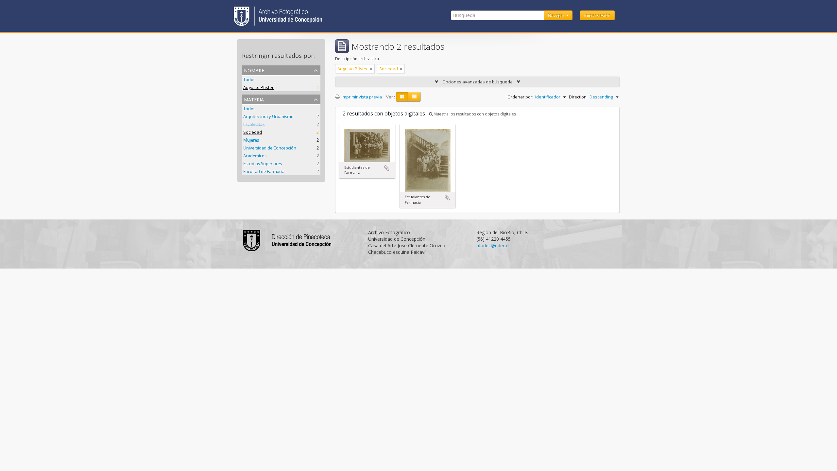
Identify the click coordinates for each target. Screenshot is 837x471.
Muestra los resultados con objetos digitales (474, 114)
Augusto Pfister (258, 87)
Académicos (254, 156)
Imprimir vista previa (361, 97)
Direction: (578, 97)
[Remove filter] (371, 68)
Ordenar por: (520, 97)
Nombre (254, 69)
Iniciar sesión (597, 15)
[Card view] (402, 97)
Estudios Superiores (262, 163)
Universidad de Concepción (269, 148)
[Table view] (414, 97)
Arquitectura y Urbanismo (268, 116)
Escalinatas (254, 124)
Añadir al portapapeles (387, 168)
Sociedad (252, 132)
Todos (249, 79)
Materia (254, 99)
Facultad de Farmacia (263, 171)
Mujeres (251, 140)
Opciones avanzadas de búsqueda (477, 82)
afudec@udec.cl (492, 245)
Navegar (556, 15)
